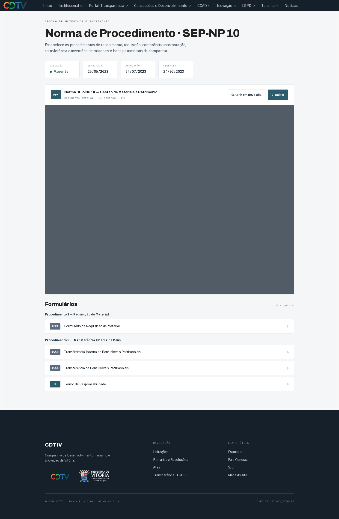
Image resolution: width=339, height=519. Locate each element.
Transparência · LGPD (169, 475)
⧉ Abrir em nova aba (247, 95)
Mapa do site (237, 475)
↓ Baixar (278, 95)
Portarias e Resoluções (170, 459)
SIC (231, 467)
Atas (156, 467)
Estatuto (235, 452)
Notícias (291, 5)
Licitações (160, 452)
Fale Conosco (238, 459)
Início (47, 5)
